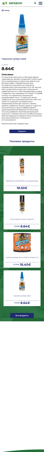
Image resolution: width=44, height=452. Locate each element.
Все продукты (22, 315)
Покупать (22, 131)
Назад (6, 10)
